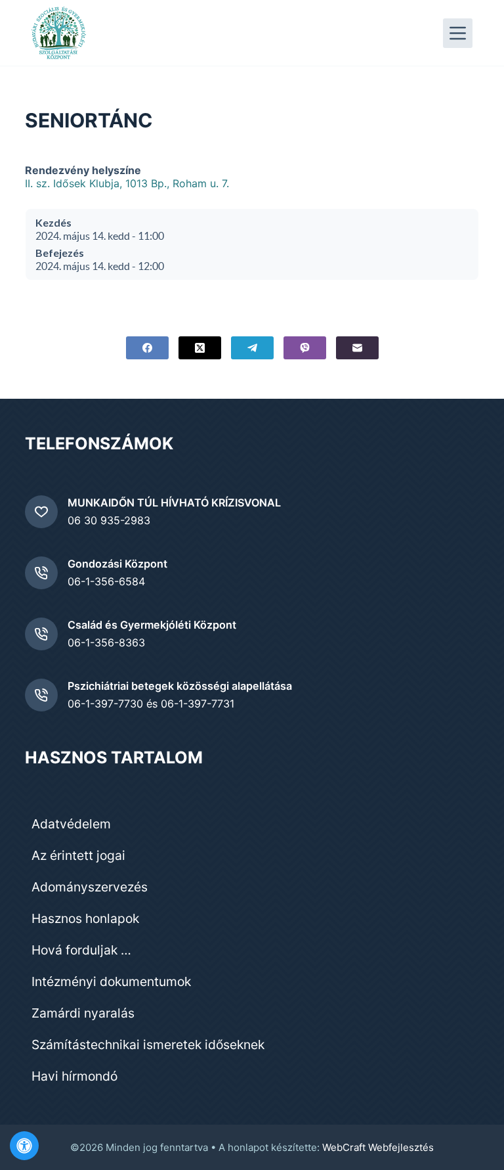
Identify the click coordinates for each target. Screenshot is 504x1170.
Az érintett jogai (78, 855)
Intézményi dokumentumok (111, 981)
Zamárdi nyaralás (83, 1013)
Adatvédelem (71, 824)
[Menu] (457, 33)
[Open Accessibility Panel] (24, 1145)
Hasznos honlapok (85, 918)
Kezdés (53, 222)
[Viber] (305, 347)
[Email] (357, 347)
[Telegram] (252, 347)
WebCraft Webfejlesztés (378, 1147)
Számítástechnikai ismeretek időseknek (148, 1044)
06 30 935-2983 (109, 520)
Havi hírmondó (74, 1076)
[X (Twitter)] (199, 347)
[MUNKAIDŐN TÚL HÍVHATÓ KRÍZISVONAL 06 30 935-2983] (41, 511)
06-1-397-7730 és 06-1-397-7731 (151, 703)
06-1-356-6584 (106, 581)
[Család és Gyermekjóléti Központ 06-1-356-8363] (41, 634)
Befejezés (59, 252)
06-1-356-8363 (106, 642)
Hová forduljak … (81, 950)
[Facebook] (147, 347)
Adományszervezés (90, 887)
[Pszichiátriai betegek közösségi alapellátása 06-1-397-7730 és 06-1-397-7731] (41, 695)
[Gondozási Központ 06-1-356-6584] (41, 572)
